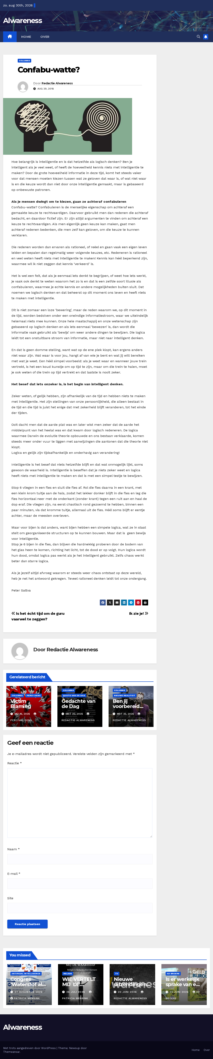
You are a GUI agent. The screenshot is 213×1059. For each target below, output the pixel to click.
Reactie (14, 763)
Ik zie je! (137, 613)
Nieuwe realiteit (124, 695)
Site (10, 898)
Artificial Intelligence (26, 973)
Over (45, 37)
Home (26, 37)
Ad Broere (173, 973)
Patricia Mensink (27, 998)
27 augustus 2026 (29, 991)
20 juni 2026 (128, 991)
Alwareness (22, 20)
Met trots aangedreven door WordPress (30, 1048)
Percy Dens (34, 695)
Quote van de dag (74, 695)
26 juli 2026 (76, 991)
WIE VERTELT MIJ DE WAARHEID (79, 984)
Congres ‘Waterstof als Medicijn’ (27, 984)
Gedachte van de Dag (78, 703)
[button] (198, 37)
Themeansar (11, 1051)
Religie (67, 973)
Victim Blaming (20, 703)
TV (116, 973)
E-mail (13, 874)
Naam (13, 849)
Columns (24, 60)
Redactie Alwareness (57, 83)
